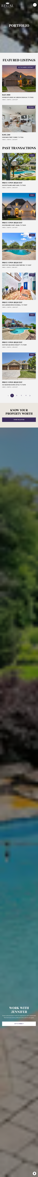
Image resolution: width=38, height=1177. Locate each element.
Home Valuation (19, 419)
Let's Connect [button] (19, 1023)
